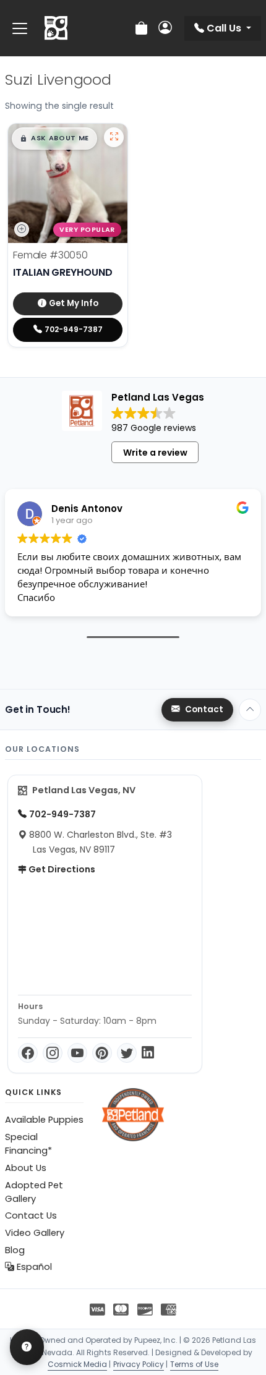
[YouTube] (77, 1053)
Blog (15, 1250)
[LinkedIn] (148, 1053)
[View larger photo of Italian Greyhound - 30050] (114, 137)
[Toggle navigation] (20, 28)
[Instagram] (52, 1053)
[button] (54, 138)
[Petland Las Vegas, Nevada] (56, 28)
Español (33, 1267)
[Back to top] (250, 710)
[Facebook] (28, 1053)
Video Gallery (34, 1233)
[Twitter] (127, 1053)
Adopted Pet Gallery (34, 1192)
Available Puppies (44, 1119)
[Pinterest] (102, 1053)
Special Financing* (28, 1144)
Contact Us (31, 1215)
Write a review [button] (155, 452)
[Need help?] (27, 1347)
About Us (25, 1168)
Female (50, 255)
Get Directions (61, 869)
